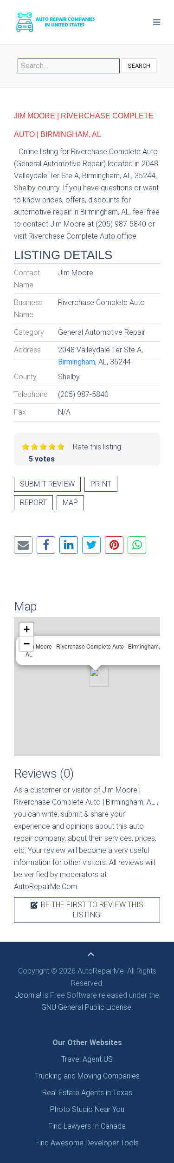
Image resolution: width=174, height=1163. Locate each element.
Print (100, 484)
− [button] (27, 644)
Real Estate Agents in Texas (87, 1092)
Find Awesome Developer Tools (87, 1142)
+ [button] (27, 629)
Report (33, 502)
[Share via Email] (23, 545)
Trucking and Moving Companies (87, 1076)
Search (139, 65)
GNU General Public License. (87, 1007)
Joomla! (28, 995)
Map (70, 502)
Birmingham (76, 361)
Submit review (47, 484)
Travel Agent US (87, 1059)
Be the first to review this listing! (91, 909)
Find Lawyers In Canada (87, 1126)
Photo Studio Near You (87, 1109)
